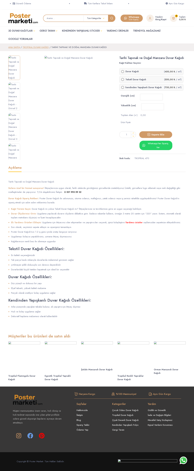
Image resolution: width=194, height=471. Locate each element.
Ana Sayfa (14, 47)
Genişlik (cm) (128, 95)
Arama (111, 18)
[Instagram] (18, 436)
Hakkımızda (82, 410)
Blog (79, 420)
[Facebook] (30, 436)
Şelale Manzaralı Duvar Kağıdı (97, 369)
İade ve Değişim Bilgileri (159, 415)
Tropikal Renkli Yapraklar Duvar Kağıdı (130, 377)
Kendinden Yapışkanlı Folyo (125, 425)
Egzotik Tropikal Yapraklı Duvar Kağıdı (58, 377)
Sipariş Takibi (83, 425)
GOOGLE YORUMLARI (20, 39)
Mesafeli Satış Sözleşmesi (160, 420)
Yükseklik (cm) (128, 105)
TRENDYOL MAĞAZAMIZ (147, 31)
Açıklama (15, 168)
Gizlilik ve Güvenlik (157, 410)
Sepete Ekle (157, 134)
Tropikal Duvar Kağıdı (36, 47)
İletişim (80, 415)
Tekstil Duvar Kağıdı (135, 79)
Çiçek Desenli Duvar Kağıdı (125, 420)
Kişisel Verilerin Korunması (160, 425)
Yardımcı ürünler (134, 222)
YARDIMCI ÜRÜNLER (118, 31)
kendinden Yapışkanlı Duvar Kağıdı (143, 87)
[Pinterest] (41, 436)
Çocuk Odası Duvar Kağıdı (125, 410)
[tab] (15, 169)
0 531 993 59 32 (72, 192)
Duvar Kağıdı (132, 71)
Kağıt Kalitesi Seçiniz (130, 63)
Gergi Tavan (118, 429)
